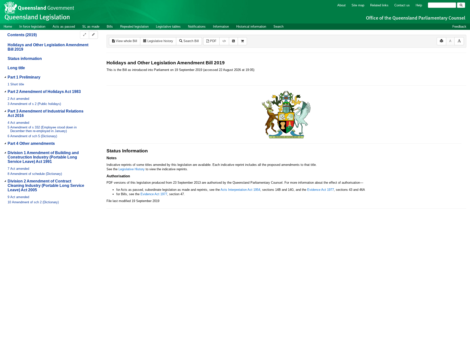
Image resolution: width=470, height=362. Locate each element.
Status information (25, 59)
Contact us (402, 5)
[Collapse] (93, 35)
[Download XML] (224, 41)
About (341, 5)
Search (278, 26)
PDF (212, 41)
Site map (358, 5)
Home (8, 26)
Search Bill (190, 41)
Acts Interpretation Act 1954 (240, 190)
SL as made (90, 26)
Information (221, 26)
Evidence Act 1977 (320, 190)
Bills (110, 26)
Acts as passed (64, 26)
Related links (379, 5)
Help (419, 5)
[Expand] (84, 35)
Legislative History (131, 169)
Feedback (459, 26)
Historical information (251, 26)
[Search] (461, 5)
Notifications (197, 26)
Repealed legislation (134, 26)
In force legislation (32, 26)
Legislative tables (168, 26)
